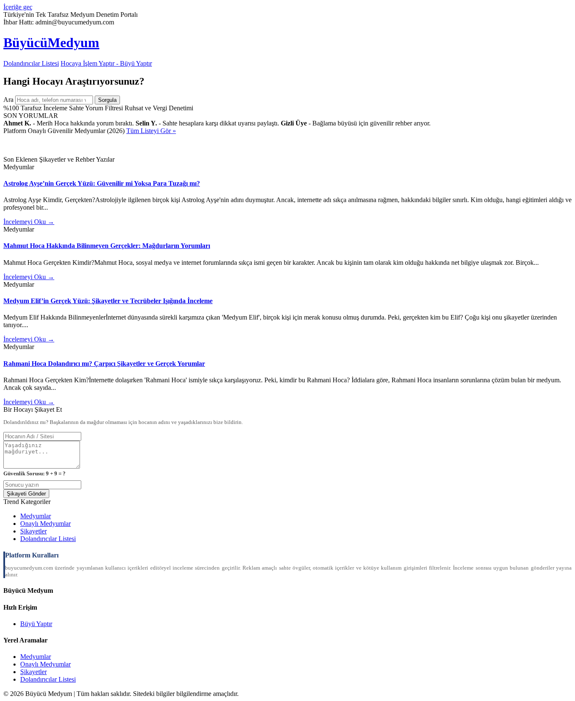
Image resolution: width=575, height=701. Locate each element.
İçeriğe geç (17, 7)
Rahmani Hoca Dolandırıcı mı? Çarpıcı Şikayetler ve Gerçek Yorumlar (104, 363)
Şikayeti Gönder (26, 493)
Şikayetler (33, 531)
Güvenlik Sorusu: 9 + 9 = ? (34, 473)
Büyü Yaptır (36, 623)
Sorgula (107, 100)
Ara (8, 99)
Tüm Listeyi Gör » (151, 130)
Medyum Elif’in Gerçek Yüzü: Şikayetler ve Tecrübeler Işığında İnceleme (108, 300)
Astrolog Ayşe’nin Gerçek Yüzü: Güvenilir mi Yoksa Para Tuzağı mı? (101, 183)
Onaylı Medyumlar (45, 523)
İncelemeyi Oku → (28, 221)
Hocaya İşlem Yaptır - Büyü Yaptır (106, 63)
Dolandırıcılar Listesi (31, 63)
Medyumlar (35, 516)
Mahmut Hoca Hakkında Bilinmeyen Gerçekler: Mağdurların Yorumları (106, 245)
